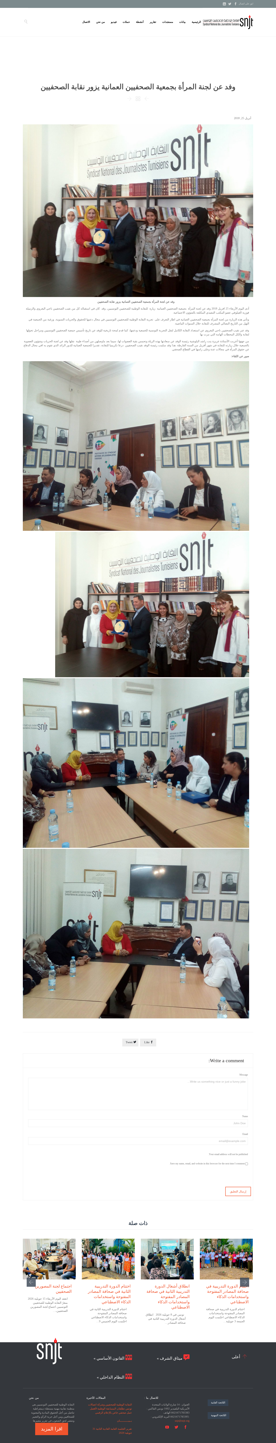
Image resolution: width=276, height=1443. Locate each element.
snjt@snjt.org (182, 1420)
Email (245, 1134)
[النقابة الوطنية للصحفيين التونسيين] (228, 22)
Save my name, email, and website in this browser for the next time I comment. (207, 1163)
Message (243, 1074)
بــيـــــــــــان (124, 1420)
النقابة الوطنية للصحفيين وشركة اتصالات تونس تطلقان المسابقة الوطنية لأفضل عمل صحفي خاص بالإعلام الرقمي (110, 1408)
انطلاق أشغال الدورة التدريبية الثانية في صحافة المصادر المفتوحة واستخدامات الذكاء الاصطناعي (168, 1297)
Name (245, 1116)
